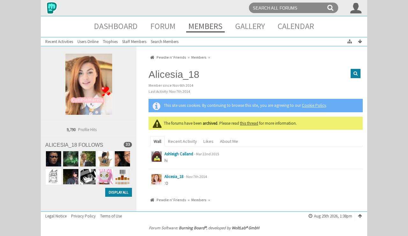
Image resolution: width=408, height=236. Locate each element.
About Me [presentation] (229, 141)
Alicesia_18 (173, 176)
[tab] (157, 140)
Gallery (250, 26)
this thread (249, 123)
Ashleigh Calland (178, 154)
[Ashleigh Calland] (156, 156)
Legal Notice (56, 216)
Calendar (296, 26)
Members (205, 26)
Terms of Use (111, 216)
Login (356, 8)
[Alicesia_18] (156, 179)
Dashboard (116, 26)
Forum (163, 26)
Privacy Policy (83, 216)
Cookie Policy (314, 105)
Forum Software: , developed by (204, 228)
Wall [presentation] (157, 141)
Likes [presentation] (208, 141)
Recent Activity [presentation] (182, 141)
